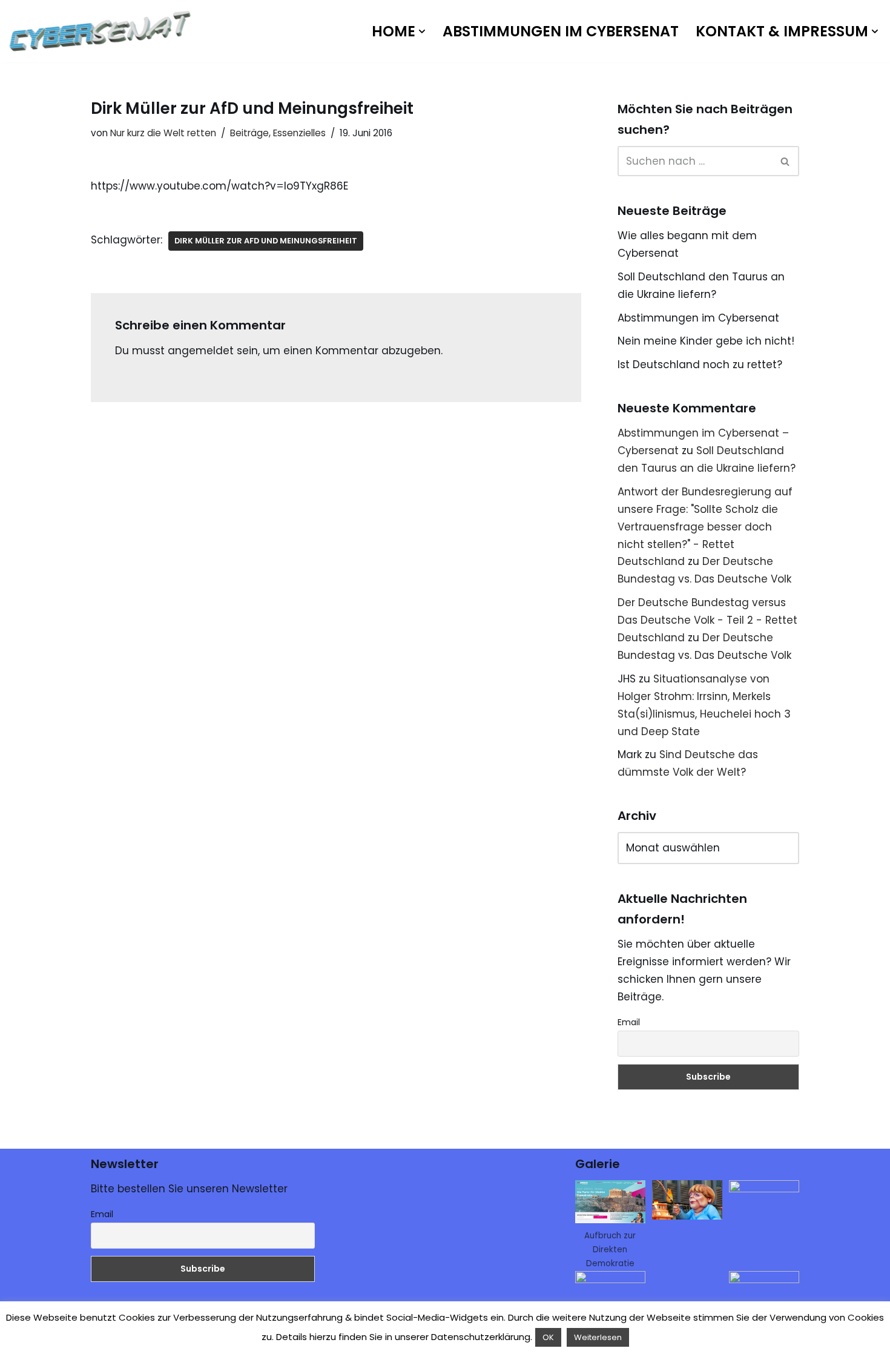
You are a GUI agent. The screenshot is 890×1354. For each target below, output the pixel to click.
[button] (422, 31)
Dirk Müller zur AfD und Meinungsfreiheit (265, 241)
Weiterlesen (598, 1337)
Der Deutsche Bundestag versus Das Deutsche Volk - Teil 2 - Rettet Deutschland (707, 620)
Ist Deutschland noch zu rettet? (700, 364)
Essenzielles (299, 133)
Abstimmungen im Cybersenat (561, 31)
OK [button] (548, 1337)
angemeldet (201, 350)
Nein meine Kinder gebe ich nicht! (706, 341)
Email (629, 1022)
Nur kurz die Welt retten (163, 133)
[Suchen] (785, 161)
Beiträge (249, 133)
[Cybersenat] (103, 31)
